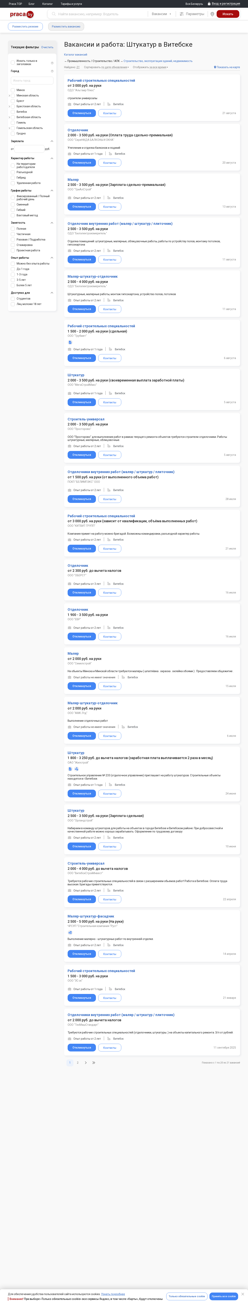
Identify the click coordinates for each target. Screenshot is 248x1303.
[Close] (242, 1294)
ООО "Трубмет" (77, 335)
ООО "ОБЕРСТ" (77, 575)
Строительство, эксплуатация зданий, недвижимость (158, 61)
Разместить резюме (25, 26)
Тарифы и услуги (71, 3)
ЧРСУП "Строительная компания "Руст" (93, 926)
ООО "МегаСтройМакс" (82, 384)
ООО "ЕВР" (74, 619)
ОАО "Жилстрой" (78, 762)
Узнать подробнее (113, 1294)
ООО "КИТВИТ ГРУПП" (81, 525)
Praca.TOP (15, 3)
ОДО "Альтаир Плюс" (81, 90)
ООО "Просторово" (79, 428)
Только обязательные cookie (187, 1296)
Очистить (47, 47)
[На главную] (22, 14)
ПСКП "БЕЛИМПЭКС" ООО (84, 481)
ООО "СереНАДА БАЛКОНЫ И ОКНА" (91, 139)
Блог (32, 3)
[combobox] (162, 14)
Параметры (194, 14)
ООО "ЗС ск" (75, 980)
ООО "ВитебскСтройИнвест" (85, 873)
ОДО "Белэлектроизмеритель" (87, 233)
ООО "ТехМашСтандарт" (83, 1024)
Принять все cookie (224, 1296)
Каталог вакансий (75, 54)
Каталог (47, 3)
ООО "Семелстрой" (80, 663)
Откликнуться (81, 113)
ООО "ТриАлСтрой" (80, 189)
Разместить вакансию (66, 26)
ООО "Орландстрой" (80, 820)
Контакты (109, 113)
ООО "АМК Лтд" (77, 713)
